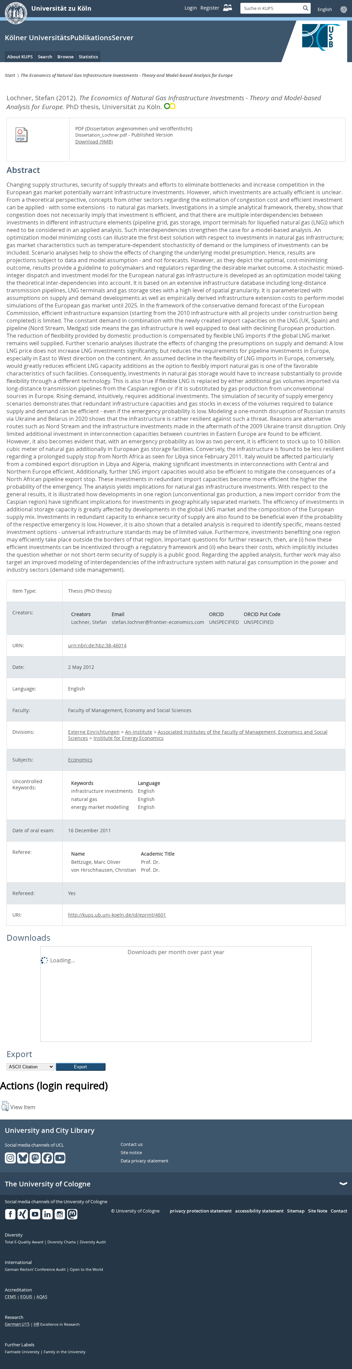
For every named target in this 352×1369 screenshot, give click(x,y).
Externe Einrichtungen (94, 732)
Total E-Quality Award (24, 1242)
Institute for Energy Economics (129, 738)
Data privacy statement (144, 1161)
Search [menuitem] (45, 57)
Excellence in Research (57, 1324)
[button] (5, 1106)
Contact (339, 1211)
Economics (80, 759)
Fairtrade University (23, 1351)
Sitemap (296, 1211)
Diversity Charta (62, 1242)
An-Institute (138, 732)
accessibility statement (259, 1211)
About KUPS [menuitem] (20, 57)
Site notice (131, 1153)
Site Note (317, 1211)
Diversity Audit (93, 1242)
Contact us (132, 1144)
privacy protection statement (201, 1211)
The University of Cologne (48, 1184)
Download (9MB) (94, 141)
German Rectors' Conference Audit (36, 1269)
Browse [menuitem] (65, 57)
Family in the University (65, 1351)
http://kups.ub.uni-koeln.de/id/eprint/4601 (117, 915)
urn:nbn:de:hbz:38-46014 (97, 645)
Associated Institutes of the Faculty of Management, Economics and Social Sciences (198, 735)
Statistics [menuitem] (88, 57)
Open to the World (86, 1269)
